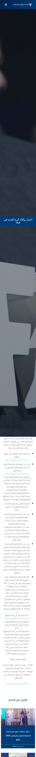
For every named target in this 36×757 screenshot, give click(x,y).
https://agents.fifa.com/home (17, 460)
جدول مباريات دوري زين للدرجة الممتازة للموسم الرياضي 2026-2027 (18, 735)
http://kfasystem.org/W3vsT (18, 683)
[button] (6, 4)
